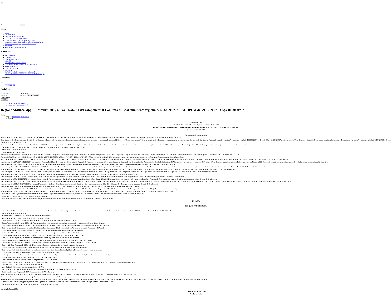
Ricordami (6, 97)
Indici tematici (9, 70)
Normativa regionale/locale (20, 117)
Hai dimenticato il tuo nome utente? (16, 105)
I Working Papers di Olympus (14, 36)
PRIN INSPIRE (10, 85)
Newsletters (8, 46)
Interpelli (8, 61)
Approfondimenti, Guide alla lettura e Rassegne (20, 40)
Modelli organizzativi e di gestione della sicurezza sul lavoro (24, 42)
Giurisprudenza (10, 57)
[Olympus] (61, 19)
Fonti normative (10, 55)
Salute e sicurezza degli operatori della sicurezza (20, 44)
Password (23, 95)
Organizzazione (10, 35)
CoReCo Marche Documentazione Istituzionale (20, 72)
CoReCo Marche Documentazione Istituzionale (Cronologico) (25, 74)
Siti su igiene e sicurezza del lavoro (16, 47)
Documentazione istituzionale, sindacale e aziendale (21, 64)
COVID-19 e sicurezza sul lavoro (16, 38)
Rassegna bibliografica (12, 66)
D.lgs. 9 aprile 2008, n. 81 (13, 68)
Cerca (3, 23)
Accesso (4, 99)
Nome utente (24, 93)
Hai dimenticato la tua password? (15, 103)
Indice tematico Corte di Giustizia (15, 63)
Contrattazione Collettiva (13, 59)
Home (7, 33)
